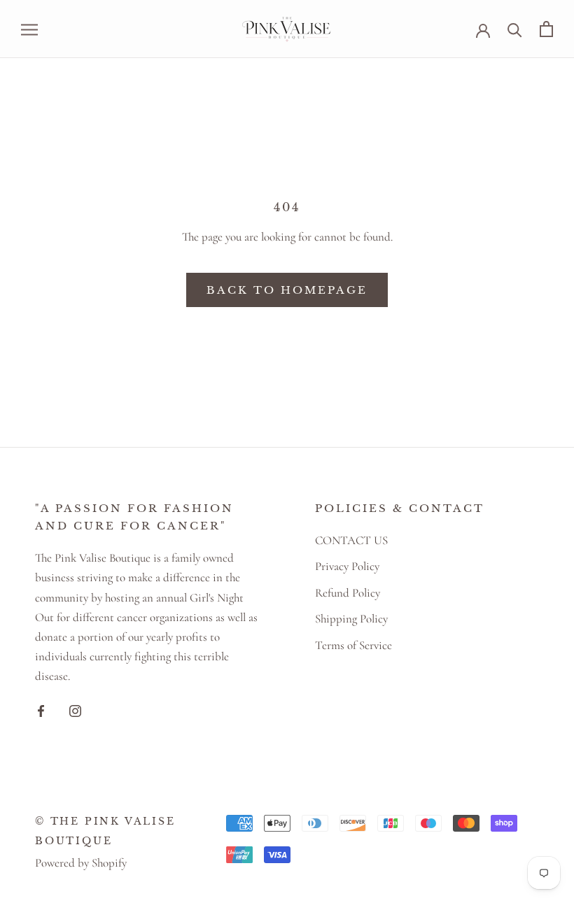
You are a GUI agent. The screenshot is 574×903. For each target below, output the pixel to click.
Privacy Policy (347, 566)
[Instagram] (75, 710)
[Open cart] (546, 29)
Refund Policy (347, 592)
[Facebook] (41, 710)
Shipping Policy (351, 618)
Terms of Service (353, 645)
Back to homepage (287, 290)
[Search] (514, 29)
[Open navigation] (29, 29)
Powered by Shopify (81, 862)
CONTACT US (351, 540)
